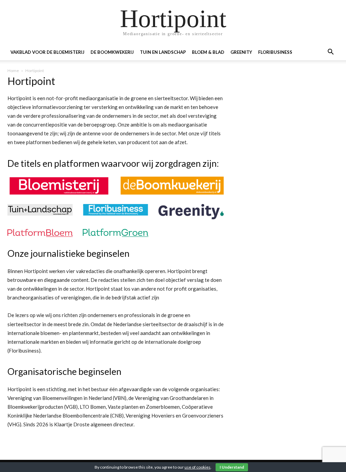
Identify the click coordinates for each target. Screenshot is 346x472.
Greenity (241, 52)
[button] (330, 52)
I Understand (232, 467)
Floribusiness (275, 52)
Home (13, 70)
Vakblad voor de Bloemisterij (47, 52)
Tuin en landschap (163, 52)
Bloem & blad (208, 52)
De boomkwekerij (112, 52)
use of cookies (197, 467)
